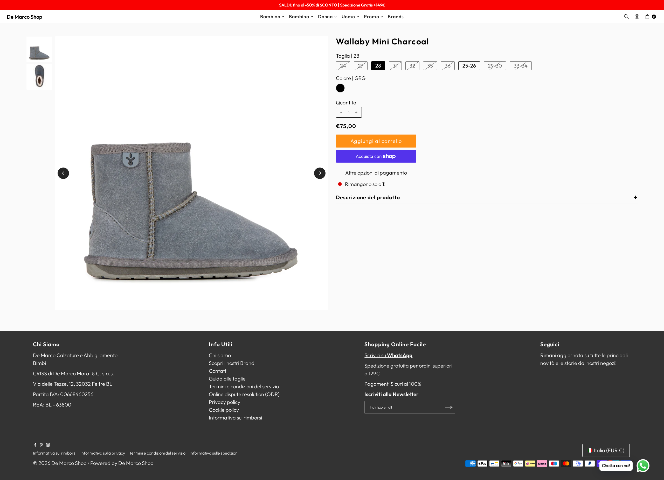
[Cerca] (626, 16)
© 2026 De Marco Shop (60, 463)
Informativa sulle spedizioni (214, 453)
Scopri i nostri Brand (231, 363)
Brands (396, 16)
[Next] (320, 173)
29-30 (495, 65)
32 (412, 65)
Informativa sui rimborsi (235, 417)
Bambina (299, 16)
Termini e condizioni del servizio (244, 386)
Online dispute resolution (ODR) (244, 394)
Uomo (348, 16)
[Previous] (63, 173)
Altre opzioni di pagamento (376, 172)
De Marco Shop (24, 17)
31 (395, 65)
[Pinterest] (41, 445)
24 (343, 65)
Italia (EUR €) (609, 450)
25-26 (469, 65)
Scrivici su (388, 355)
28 (378, 65)
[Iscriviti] (448, 407)
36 (448, 65)
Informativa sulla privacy (102, 453)
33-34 (521, 65)
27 (360, 65)
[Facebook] (35, 445)
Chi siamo (220, 355)
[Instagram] (48, 445)
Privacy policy (224, 402)
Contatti (218, 371)
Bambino (270, 16)
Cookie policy (224, 409)
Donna (325, 16)
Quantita (346, 102)
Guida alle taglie (227, 378)
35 (430, 65)
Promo (371, 16)
